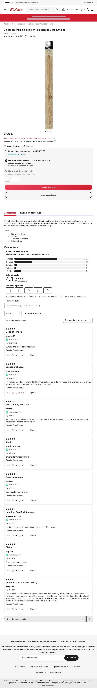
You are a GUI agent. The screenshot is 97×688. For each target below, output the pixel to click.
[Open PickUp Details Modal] (44, 151)
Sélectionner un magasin (16, 154)
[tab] (10, 213)
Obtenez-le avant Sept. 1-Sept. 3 (20, 163)
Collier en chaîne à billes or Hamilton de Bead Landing (34, 29)
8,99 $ (8, 133)
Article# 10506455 (10, 33)
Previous (2, 85)
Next (95, 85)
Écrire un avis (30, 36)
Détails (53, 138)
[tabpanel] (48, 229)
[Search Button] (57, 9)
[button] (48, 140)
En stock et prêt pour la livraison (20, 165)
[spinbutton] (11, 179)
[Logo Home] (16, 9)
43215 (34, 174)
